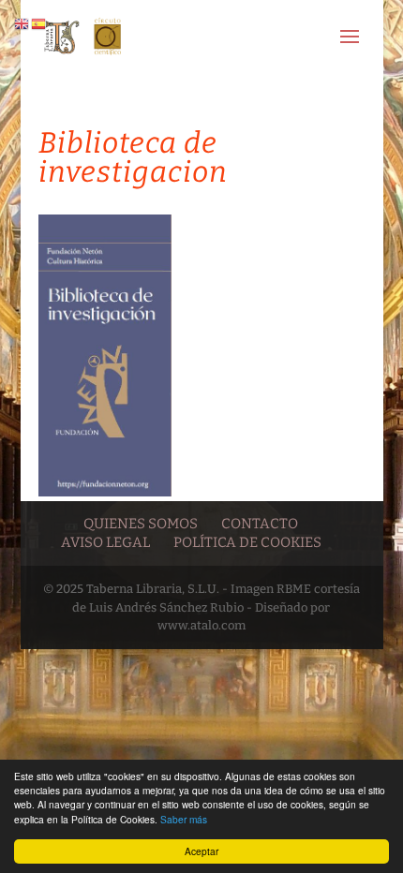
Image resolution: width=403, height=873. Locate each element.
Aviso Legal (105, 542)
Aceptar (201, 851)
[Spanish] (39, 23)
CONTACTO (259, 523)
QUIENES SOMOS (140, 523)
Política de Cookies (247, 542)
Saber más (183, 819)
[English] (22, 23)
